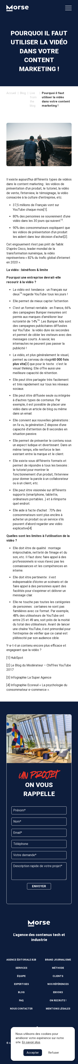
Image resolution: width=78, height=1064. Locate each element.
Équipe (21, 976)
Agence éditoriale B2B (21, 959)
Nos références (58, 984)
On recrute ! (58, 1000)
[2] (65, 237)
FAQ (21, 1000)
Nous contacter (21, 1008)
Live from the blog (33, 99)
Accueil (11, 93)
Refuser (53, 1052)
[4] (30, 528)
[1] (45, 209)
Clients (58, 976)
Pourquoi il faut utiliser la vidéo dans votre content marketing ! (56, 99)
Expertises (21, 984)
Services (21, 968)
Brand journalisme (58, 959)
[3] (27, 364)
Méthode (58, 968)
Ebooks (58, 992)
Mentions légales (58, 1008)
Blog (23, 93)
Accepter (33, 1052)
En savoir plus (31, 1042)
